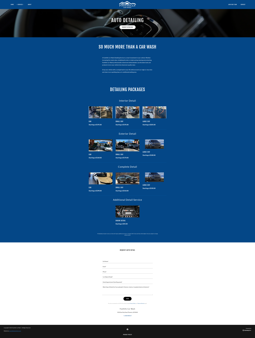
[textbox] (127, 261)
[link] (127, 4)
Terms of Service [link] (141, 303)
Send (127, 298)
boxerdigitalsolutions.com (15, 331)
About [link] (29, 4)
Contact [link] (243, 4)
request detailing (127, 27)
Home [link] (12, 4)
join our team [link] (232, 4)
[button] (20, 4)
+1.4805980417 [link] (127, 315)
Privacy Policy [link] (133, 303)
